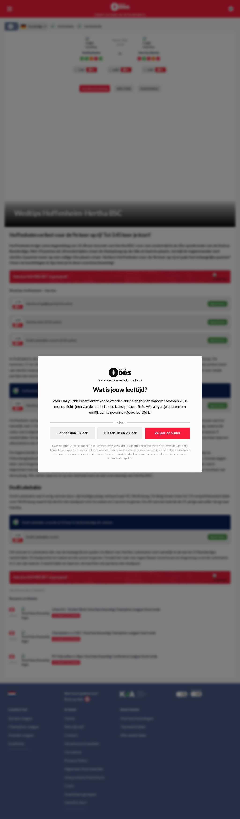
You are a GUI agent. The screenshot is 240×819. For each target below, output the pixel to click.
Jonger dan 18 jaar (72, 433)
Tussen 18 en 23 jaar (120, 433)
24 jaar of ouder (167, 433)
